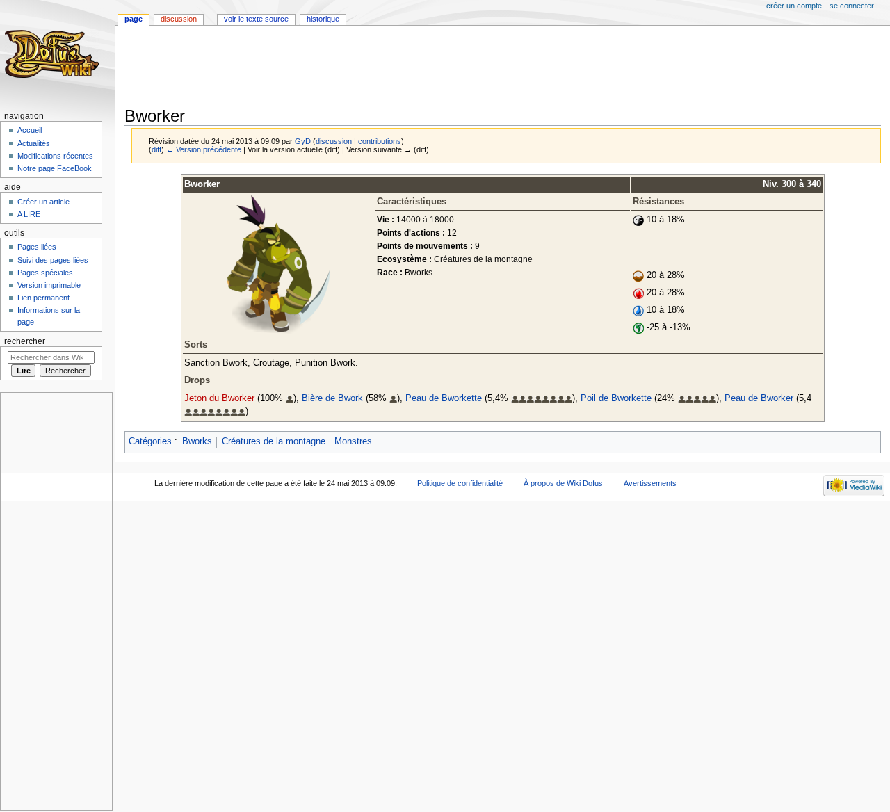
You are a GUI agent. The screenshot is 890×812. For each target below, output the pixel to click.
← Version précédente (203, 149)
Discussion (179, 19)
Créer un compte (794, 5)
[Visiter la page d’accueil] (54, 54)
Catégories (150, 441)
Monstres (353, 441)
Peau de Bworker (759, 398)
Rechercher (24, 341)
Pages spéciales (45, 272)
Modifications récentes (55, 156)
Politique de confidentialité (460, 483)
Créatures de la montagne (273, 441)
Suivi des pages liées (52, 260)
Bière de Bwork (332, 398)
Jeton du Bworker (219, 398)
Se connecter (852, 5)
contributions (379, 141)
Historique (323, 19)
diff (156, 149)
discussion (334, 141)
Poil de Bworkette (616, 398)
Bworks (197, 441)
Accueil (29, 130)
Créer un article (43, 201)
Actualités (33, 143)
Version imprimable (49, 285)
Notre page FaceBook (54, 168)
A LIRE (28, 214)
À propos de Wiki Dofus (563, 483)
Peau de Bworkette (443, 398)
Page (133, 19)
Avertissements (650, 483)
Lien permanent (43, 297)
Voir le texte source (256, 19)
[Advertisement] (377, 67)
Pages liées (36, 247)
